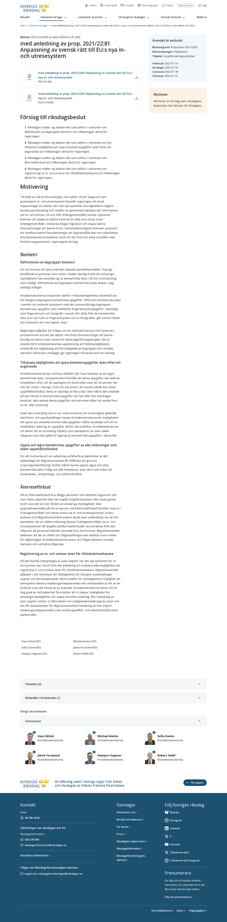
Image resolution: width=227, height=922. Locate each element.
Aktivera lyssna (185, 5)
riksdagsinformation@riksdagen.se (46, 845)
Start (22, 25)
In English (129, 5)
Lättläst (93, 5)
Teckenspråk (110, 5)
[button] (54, 17)
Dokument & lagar (38, 25)
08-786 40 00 (32, 818)
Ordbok (169, 5)
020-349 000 (32, 839)
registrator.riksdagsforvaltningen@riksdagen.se (53, 873)
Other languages (149, 5)
